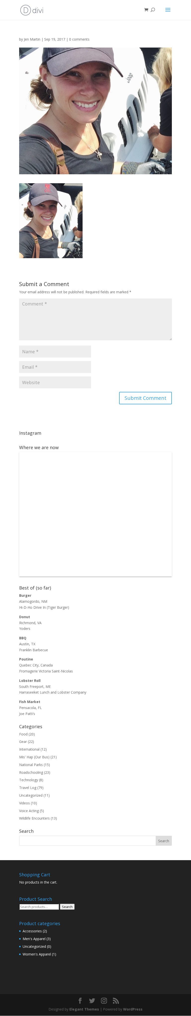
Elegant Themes (84, 1009)
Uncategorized (31, 795)
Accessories (32, 931)
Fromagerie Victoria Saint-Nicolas (46, 671)
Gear (23, 741)
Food (23, 734)
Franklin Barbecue (33, 650)
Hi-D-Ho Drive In (32, 607)
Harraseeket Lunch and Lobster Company (52, 692)
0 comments (79, 39)
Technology (28, 779)
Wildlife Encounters (34, 818)
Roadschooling (31, 772)
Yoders (24, 628)
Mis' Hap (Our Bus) (34, 757)
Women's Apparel (37, 954)
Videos (24, 803)
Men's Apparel (34, 938)
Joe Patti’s (27, 713)
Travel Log (27, 787)
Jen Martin (32, 39)
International (29, 749)
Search (67, 906)
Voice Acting (29, 810)
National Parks (31, 764)
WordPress (133, 1009)
